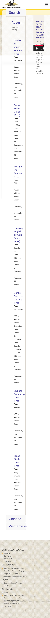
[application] (38, 48)
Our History (8, 556)
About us (7, 553)
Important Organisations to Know (14, 601)
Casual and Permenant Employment (15, 571)
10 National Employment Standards (15, 576)
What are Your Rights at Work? (14, 568)
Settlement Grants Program (13, 583)
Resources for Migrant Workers (14, 598)
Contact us (7, 561)
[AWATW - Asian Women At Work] (11, 4)
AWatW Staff (8, 559)
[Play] (37, 48)
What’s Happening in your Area (14, 595)
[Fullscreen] (44, 48)
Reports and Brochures (11, 603)
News (6, 592)
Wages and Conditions (11, 574)
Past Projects (8, 586)
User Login (7, 606)
